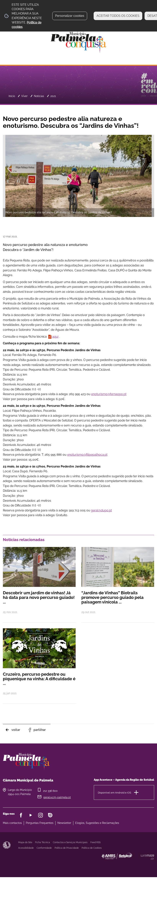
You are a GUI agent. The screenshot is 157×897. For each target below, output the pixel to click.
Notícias (39, 96)
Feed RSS (95, 842)
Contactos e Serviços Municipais (70, 842)
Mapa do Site (25, 842)
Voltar (15, 730)
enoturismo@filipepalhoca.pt (87, 454)
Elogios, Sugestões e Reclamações (97, 822)
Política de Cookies (92, 848)
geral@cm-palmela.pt (57, 797)
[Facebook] (21, 815)
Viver (24, 96)
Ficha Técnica (42, 842)
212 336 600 (50, 790)
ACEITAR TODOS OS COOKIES (117, 16)
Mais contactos (12, 822)
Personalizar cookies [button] (69, 16)
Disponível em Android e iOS (114, 792)
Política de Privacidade (67, 848)
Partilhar (40, 730)
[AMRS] (138, 863)
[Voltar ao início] (78, 42)
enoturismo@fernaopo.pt (108, 394)
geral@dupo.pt (101, 510)
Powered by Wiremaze (147, 857)
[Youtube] (31, 815)
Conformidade (44, 848)
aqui (55, 336)
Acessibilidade (7, 845)
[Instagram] (40, 815)
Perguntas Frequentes (39, 822)
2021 (53, 96)
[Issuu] (50, 815)
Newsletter (64, 822)
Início (12, 96)
